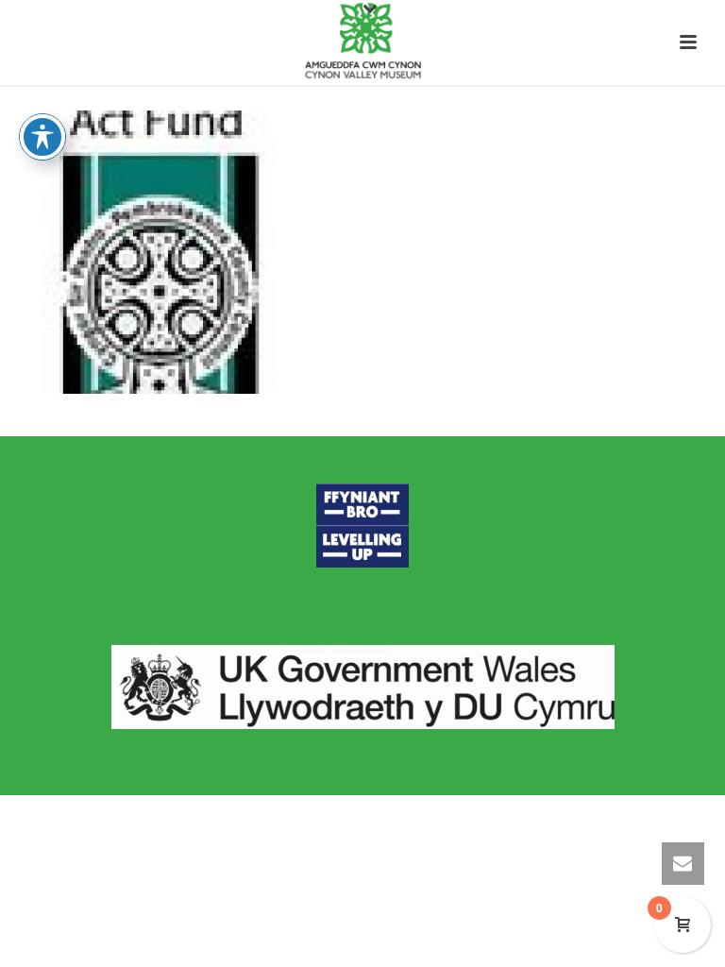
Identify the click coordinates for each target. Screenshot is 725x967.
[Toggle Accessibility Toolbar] (42, 137)
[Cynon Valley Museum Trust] (362, 42)
